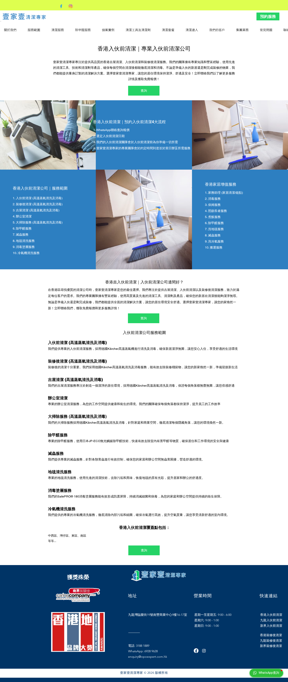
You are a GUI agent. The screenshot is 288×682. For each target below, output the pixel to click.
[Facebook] (61, 6)
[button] (60, 30)
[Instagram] (70, 6)
